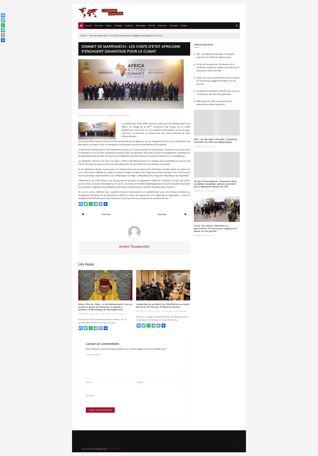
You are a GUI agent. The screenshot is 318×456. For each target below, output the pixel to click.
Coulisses (129, 25)
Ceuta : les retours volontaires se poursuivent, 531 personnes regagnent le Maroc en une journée (218, 80)
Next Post (162, 214)
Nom (89, 382)
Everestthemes (114, 448)
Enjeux (109, 25)
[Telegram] (2, 30)
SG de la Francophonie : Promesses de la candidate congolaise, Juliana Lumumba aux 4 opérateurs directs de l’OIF (217, 67)
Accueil (88, 25)
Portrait (151, 25)
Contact (183, 25)
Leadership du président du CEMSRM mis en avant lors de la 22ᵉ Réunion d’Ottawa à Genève (163, 305)
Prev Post (106, 214)
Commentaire (93, 354)
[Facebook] (2, 15)
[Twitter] (2, 20)
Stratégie (118, 25)
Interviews (162, 25)
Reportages (140, 25)
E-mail (140, 382)
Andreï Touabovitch (123, 115)
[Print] (2, 35)
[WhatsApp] (2, 25)
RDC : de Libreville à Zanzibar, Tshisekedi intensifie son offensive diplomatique (215, 56)
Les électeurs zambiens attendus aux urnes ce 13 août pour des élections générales (217, 93)
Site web (90, 395)
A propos (174, 25)
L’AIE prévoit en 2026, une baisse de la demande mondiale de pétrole (213, 103)
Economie (98, 25)
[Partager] (2, 40)
